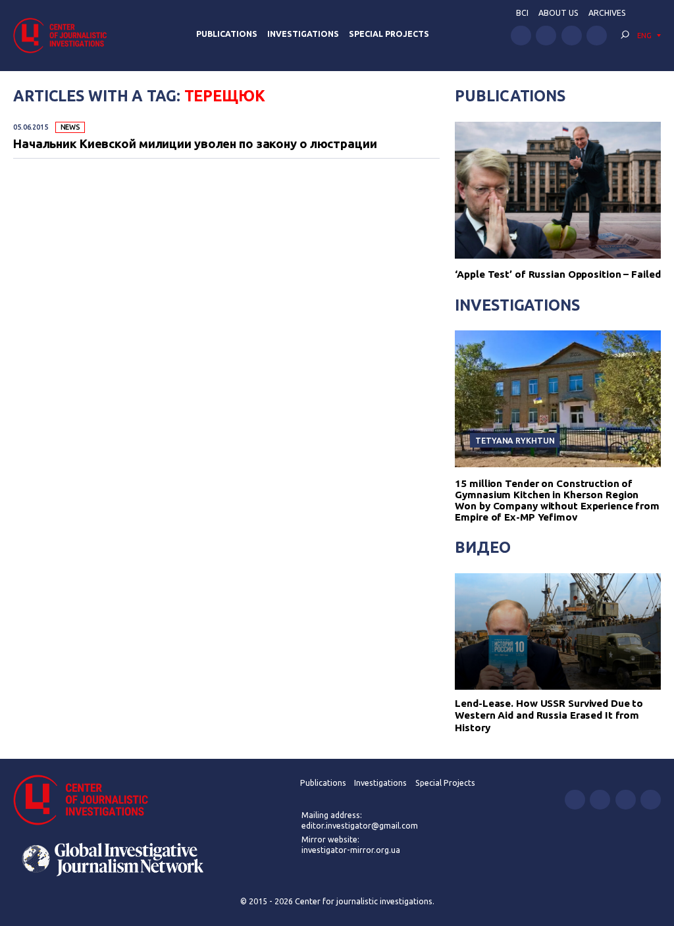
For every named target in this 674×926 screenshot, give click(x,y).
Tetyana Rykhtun (514, 440)
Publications (226, 34)
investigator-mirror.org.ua (350, 850)
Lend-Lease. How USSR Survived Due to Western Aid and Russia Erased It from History (549, 715)
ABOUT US (558, 13)
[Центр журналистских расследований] (64, 35)
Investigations (303, 34)
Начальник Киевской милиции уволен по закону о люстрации (195, 143)
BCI (522, 13)
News (71, 127)
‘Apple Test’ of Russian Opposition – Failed (557, 274)
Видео (482, 546)
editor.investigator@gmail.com (359, 825)
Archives (607, 13)
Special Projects (389, 34)
